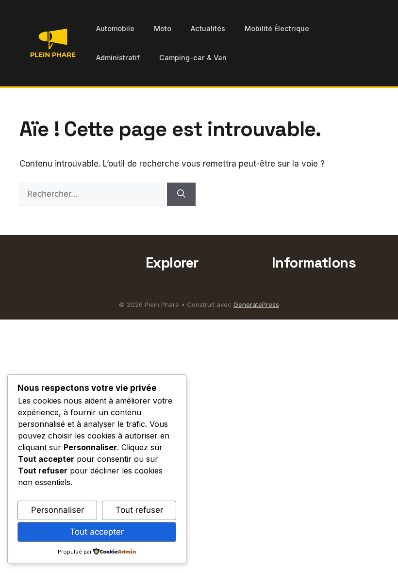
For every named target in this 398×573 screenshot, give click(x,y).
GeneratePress (256, 304)
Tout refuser (139, 510)
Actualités (208, 28)
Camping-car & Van (193, 57)
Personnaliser (57, 510)
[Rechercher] (181, 194)
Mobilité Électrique (277, 28)
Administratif (118, 57)
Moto (162, 28)
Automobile (115, 28)
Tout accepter (97, 532)
